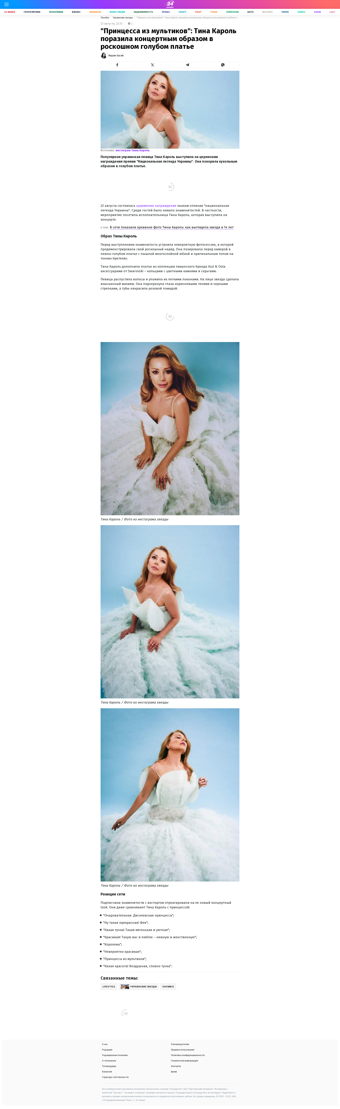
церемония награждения (156, 206)
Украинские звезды (123, 17)
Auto (250, 12)
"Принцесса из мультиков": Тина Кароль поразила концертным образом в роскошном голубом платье (187, 17)
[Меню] (6, 4)
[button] (117, 65)
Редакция (107, 1049)
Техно (285, 12)
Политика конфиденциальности (188, 1055)
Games (301, 12)
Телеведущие (109, 1066)
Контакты (176, 1066)
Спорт (182, 12)
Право (166, 12)
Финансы (95, 12)
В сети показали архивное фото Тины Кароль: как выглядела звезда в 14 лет (172, 227)
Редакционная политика (115, 1055)
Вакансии (107, 1071)
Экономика (56, 12)
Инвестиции (117, 12)
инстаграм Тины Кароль (133, 150)
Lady (332, 12)
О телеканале (109, 1060)
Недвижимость (143, 12)
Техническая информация (184, 1060)
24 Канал (9, 12)
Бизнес (76, 12)
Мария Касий (115, 55)
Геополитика (32, 12)
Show (317, 12)
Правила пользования (182, 1049)
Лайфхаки (232, 12)
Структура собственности (115, 1077)
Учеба (213, 12)
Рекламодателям (180, 1044)
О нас (105, 1044)
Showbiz (105, 17)
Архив (174, 1071)
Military (267, 12)
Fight (198, 12)
